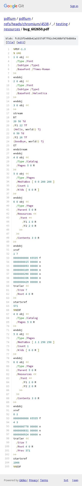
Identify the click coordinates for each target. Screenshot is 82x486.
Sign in (74, 6)
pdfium (10, 18)
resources (12, 29)
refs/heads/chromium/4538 (26, 24)
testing (62, 24)
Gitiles (23, 480)
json (75, 480)
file (10, 42)
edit (21, 42)
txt (66, 480)
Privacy (33, 480)
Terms (44, 480)
